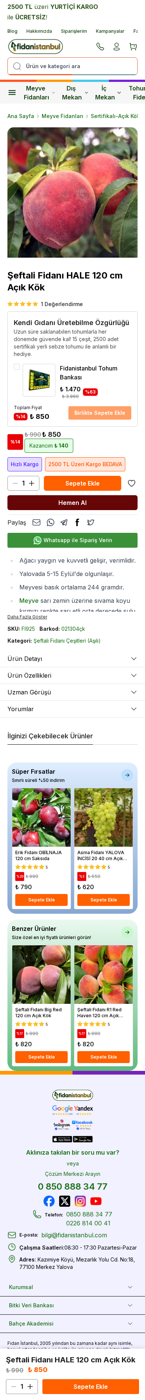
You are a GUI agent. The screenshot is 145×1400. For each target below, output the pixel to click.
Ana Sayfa (20, 116)
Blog (12, 31)
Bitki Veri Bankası (31, 1305)
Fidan (13, 1343)
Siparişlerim (74, 31)
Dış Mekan (72, 93)
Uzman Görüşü (29, 692)
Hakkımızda (39, 31)
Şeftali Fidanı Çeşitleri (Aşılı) (67, 640)
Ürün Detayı (24, 658)
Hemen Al (72, 502)
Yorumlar (20, 709)
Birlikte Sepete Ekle (99, 413)
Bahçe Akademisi (31, 1323)
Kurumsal (21, 1287)
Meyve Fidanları (36, 93)
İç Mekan (105, 93)
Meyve (29, 600)
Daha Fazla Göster (27, 617)
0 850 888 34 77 (72, 1186)
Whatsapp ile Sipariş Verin (78, 540)
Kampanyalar (110, 31)
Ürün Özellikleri (29, 675)
